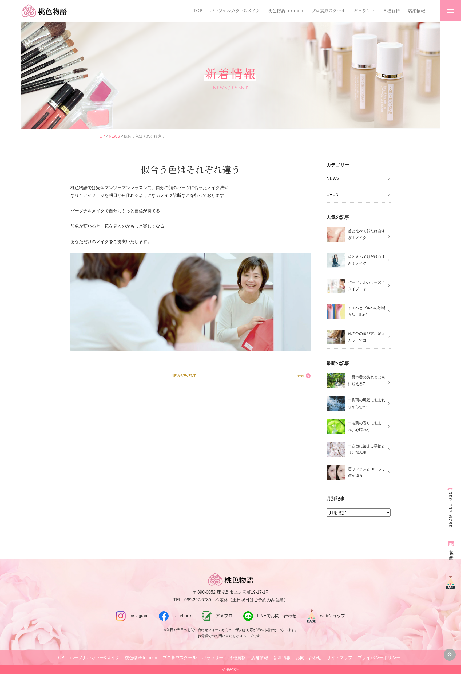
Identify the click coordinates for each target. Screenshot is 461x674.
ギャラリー (364, 10)
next (300, 376)
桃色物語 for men (285, 10)
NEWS (114, 136)
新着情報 (282, 657)
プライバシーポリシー (379, 657)
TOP (197, 10)
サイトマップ (339, 657)
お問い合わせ (308, 657)
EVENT (334, 194)
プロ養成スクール (328, 10)
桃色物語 (232, 669)
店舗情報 (416, 10)
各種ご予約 (451, 550)
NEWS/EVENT (184, 376)
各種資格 (391, 10)
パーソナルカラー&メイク (235, 10)
